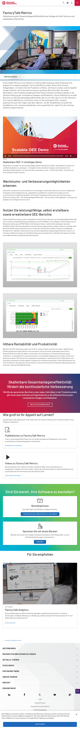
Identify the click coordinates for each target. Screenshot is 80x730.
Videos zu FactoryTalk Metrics (13, 453)
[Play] (5, 156)
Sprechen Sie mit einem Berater (14, 523)
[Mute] (71, 156)
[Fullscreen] (74, 156)
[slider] (38, 155)
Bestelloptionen (9, 497)
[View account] (71, 3)
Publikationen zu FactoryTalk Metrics (16, 426)
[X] (39, 694)
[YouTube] (54, 694)
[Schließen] (76, 714)
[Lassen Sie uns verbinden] (77, 691)
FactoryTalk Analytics (10, 564)
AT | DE (40, 699)
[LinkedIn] (9, 694)
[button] (40, 137)
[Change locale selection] (68, 3)
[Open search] (64, 3)
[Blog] (70, 694)
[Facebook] (24, 694)
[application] (40, 137)
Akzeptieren (40, 724)
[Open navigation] (77, 3)
